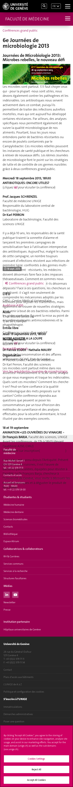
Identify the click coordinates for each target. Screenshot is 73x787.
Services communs (13, 563)
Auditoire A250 (13, 305)
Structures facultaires (15, 578)
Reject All (36, 769)
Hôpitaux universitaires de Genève (22, 629)
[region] (36, 756)
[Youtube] (15, 594)
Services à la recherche (15, 571)
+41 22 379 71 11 (15, 467)
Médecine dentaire (14, 512)
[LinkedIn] (7, 594)
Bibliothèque (11, 534)
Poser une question (14, 721)
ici (15, 187)
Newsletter (9, 602)
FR (54, 6)
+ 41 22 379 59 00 (16, 489)
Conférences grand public (20, 30)
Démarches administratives (18, 714)
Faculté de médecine (27, 19)
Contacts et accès (13, 475)
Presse (7, 609)
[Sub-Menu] (67, 19)
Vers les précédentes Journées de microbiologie (35, 371)
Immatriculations (13, 706)
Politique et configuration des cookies (24, 691)
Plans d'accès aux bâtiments (18, 677)
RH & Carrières (11, 556)
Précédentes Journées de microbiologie (29, 494)
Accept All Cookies (36, 779)
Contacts (8, 526)
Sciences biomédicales (15, 519)
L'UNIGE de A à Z (13, 684)
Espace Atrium (11, 541)
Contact (8, 669)
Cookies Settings (36, 758)
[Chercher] (44, 6)
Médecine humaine (14, 504)
